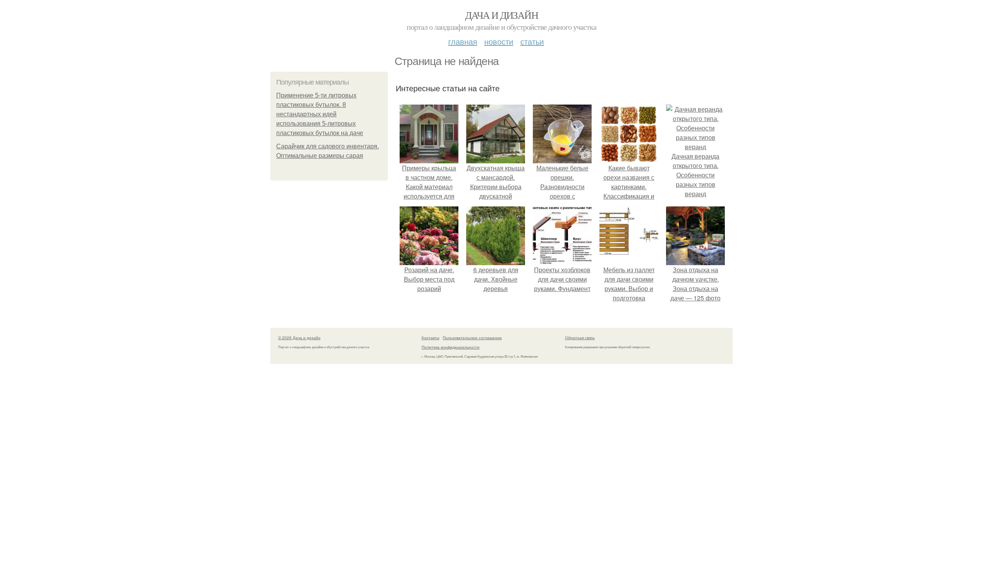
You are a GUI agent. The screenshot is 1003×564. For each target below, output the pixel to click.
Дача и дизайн (501, 15)
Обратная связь (580, 337)
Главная (462, 41)
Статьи (532, 41)
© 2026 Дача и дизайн (299, 337)
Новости (498, 41)
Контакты (430, 337)
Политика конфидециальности (451, 347)
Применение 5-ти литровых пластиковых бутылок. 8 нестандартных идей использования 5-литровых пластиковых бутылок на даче (319, 114)
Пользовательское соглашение (472, 337)
